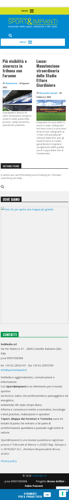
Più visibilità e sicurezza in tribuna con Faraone (15, 68)
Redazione (11, 83)
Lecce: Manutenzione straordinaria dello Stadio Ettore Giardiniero (47, 73)
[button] (41, 13)
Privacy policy (9, 461)
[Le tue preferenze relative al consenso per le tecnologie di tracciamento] (62, 493)
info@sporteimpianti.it (14, 370)
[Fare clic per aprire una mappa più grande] (34, 265)
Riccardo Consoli (48, 93)
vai (47, 494)
